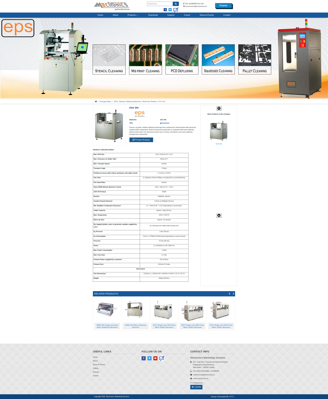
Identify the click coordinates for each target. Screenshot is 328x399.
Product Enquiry (142, 140)
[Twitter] (170, 9)
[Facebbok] (165, 9)
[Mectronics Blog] (175, 8)
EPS (115, 101)
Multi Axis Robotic (149, 101)
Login (198, 387)
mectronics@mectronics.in (196, 6)
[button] (218, 216)
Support (170, 15)
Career (187, 15)
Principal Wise (105, 101)
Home (100, 15)
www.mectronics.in (200, 378)
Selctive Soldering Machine (130, 101)
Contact (226, 15)
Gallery (96, 368)
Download (153, 15)
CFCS (231, 397)
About (115, 15)
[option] (218, 133)
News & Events (207, 15)
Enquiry (223, 5)
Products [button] (132, 15)
